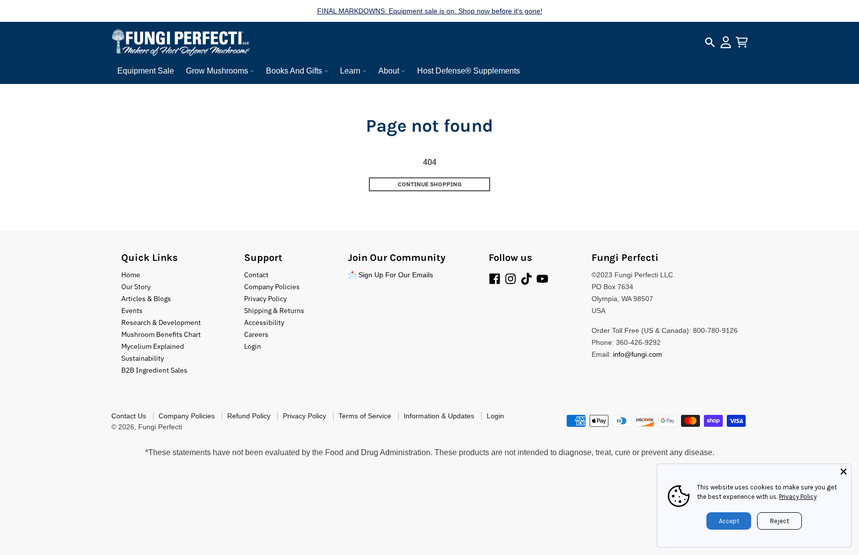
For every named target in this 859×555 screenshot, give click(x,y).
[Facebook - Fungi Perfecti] (495, 279)
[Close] (844, 471)
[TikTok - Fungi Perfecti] (526, 279)
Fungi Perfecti (160, 427)
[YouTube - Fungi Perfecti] (542, 279)
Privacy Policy (798, 496)
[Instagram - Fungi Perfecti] (510, 279)
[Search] (710, 42)
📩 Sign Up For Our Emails (390, 275)
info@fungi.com (637, 354)
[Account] (726, 42)
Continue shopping (430, 184)
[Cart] (742, 42)
